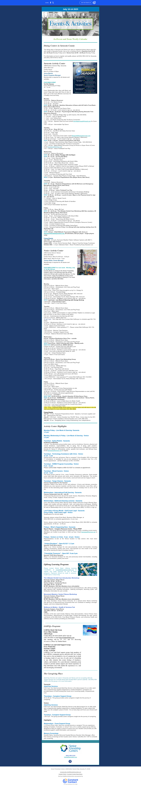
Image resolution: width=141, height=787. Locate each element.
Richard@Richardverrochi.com (81, 135)
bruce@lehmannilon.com (66, 637)
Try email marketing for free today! (71, 784)
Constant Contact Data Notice (74, 774)
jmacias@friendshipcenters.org (54, 233)
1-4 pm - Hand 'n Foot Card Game (54, 325)
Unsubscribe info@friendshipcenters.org (70, 772)
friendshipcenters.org (70, 757)
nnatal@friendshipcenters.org (65, 570)
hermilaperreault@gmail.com (82, 121)
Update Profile (62, 774)
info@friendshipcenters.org (69, 776)
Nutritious (60, 298)
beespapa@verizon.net (54, 147)
